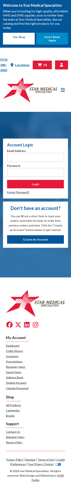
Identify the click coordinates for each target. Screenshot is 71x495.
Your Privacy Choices (41, 464)
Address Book (14, 377)
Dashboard (12, 345)
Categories (13, 410)
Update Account (16, 382)
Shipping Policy (15, 437)
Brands (10, 415)
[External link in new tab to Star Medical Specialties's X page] (18, 325)
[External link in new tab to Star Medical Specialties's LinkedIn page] (26, 325)
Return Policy (14, 442)
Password (13, 165)
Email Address (16, 150)
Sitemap (30, 459)
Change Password (17, 388)
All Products (13, 405)
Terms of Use (45, 459)
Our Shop (19, 37)
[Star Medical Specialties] (30, 89)
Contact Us (13, 431)
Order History (14, 351)
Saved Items (13, 372)
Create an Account (35, 239)
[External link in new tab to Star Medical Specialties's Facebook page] (9, 325)
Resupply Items (15, 366)
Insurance (12, 356)
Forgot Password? (18, 192)
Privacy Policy (14, 459)
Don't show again (52, 38)
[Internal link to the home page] (35, 303)
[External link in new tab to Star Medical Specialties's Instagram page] (35, 325)
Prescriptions (14, 361)
